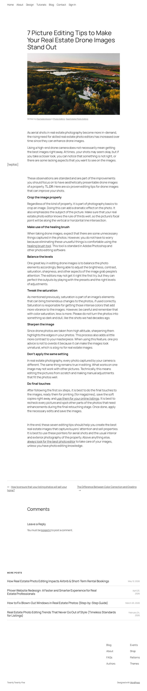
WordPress (135, 682)
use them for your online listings (78, 398)
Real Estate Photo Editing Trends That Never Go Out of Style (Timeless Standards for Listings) (61, 614)
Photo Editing (59, 119)
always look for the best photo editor (51, 441)
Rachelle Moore (44, 119)
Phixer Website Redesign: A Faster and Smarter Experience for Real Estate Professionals (52, 592)
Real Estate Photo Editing (77, 119)
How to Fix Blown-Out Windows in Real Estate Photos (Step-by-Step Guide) (57, 603)
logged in (46, 530)
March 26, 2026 (132, 603)
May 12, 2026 (134, 581)
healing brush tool (39, 246)
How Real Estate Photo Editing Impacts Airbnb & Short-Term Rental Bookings (58, 581)
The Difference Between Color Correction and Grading (107, 486)
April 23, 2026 (136, 592)
